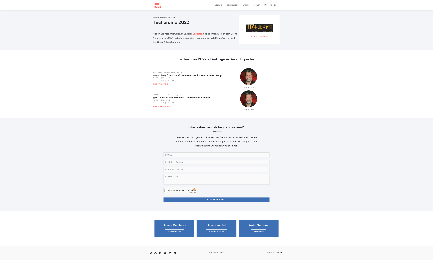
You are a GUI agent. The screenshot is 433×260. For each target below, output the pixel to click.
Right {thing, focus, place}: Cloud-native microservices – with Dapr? (188, 75)
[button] (265, 5)
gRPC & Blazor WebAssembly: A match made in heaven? (182, 97)
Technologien (232, 5)
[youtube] (165, 253)
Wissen (246, 5)
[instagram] (160, 253)
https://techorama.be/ (259, 36)
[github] (156, 253)
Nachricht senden (216, 200)
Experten (198, 33)
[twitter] (151, 253)
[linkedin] (170, 253)
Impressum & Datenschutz (275, 252)
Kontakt (256, 5)
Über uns (218, 5)
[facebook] (175, 253)
